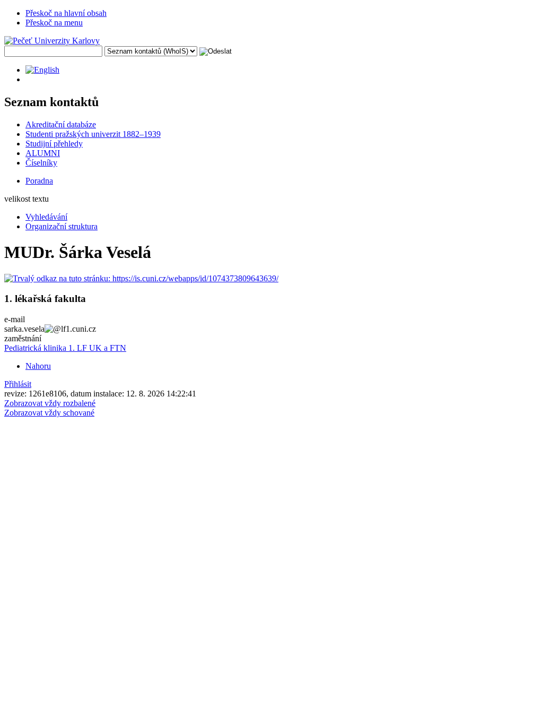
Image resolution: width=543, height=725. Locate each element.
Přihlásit (17, 384)
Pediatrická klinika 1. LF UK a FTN (65, 347)
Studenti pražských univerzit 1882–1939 (93, 134)
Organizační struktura (61, 226)
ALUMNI (42, 153)
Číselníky (41, 162)
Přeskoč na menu (54, 22)
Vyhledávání (46, 216)
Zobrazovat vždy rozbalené (49, 403)
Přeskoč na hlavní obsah (66, 13)
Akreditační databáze (60, 124)
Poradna (39, 180)
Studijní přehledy (54, 143)
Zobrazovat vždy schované (49, 412)
